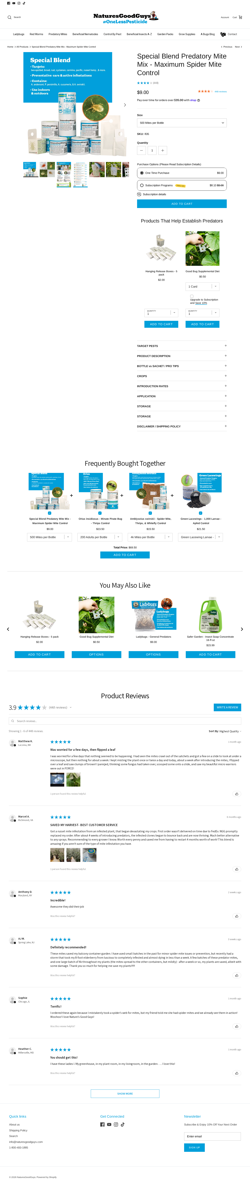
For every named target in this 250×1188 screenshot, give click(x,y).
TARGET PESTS (147, 345)
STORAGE (144, 406)
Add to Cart (182, 203)
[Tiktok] (24, 3)
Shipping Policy (18, 1130)
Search (13, 1136)
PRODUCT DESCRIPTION (153, 356)
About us (14, 1124)
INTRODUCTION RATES (152, 386)
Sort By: (214, 731)
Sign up (194, 1147)
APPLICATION (146, 396)
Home (10, 47)
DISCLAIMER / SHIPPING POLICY (159, 426)
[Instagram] (19, 3)
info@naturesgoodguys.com (26, 1141)
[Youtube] (13, 3)
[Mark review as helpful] (236, 794)
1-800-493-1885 (18, 1147)
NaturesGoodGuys (26, 1177)
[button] (70, 707)
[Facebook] (8, 3)
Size (140, 115)
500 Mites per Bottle (152, 122)
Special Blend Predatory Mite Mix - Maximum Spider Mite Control (64, 47)
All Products (22, 47)
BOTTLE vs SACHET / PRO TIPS (158, 366)
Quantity (142, 142)
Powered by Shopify (47, 1177)
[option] (76, 105)
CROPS (142, 376)
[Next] (125, 105)
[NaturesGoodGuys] (125, 17)
